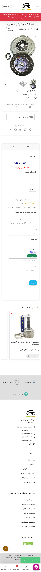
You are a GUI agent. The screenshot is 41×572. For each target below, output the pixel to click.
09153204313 (27, 430)
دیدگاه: (35, 266)
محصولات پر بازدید (29, 509)
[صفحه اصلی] (26, 6)
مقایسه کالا (30, 104)
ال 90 (31, 29)
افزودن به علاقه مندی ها (15, 104)
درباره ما (32, 465)
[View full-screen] (35, 36)
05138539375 (27, 441)
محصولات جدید (30, 500)
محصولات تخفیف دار (28, 522)
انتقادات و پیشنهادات (28, 478)
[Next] (5, 84)
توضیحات (30, 147)
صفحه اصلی (31, 460)
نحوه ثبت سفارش (29, 469)
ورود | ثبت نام (6, 569)
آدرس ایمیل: (33, 239)
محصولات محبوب (29, 518)
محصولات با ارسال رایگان (27, 527)
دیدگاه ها (11, 147)
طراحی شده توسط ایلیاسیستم (16, 558)
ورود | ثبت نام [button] (6, 6)
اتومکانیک (23, 29)
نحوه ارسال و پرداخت (28, 473)
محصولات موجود (29, 513)
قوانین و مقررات (29, 482)
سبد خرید (16, 569)
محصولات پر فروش (28, 504)
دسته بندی (25, 569)
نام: (36, 229)
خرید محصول (32, 356)
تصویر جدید (31, 256)
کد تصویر (34, 249)
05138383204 (27, 437)
